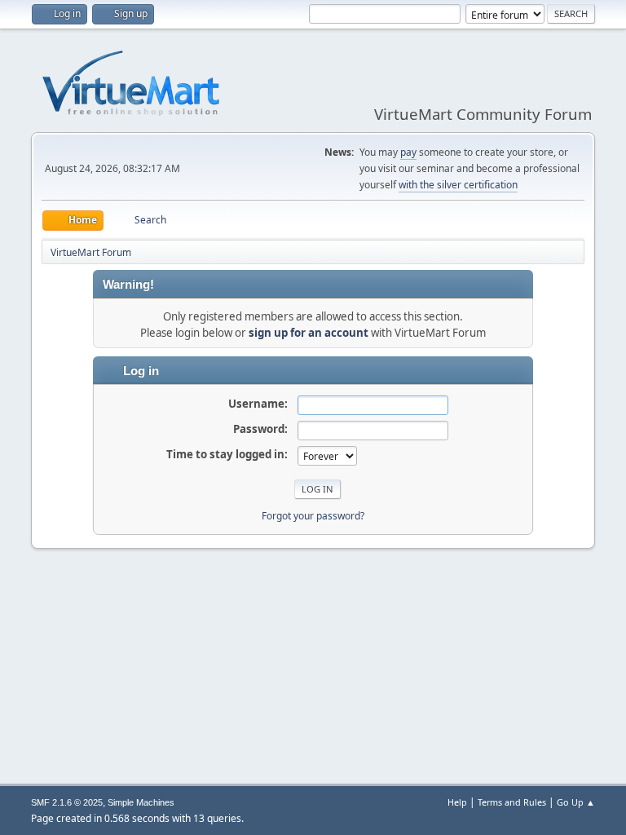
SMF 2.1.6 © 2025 (67, 802)
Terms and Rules (512, 802)
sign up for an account (308, 332)
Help (457, 802)
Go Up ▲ (576, 802)
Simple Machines (141, 802)
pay (408, 152)
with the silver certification (458, 185)
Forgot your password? (313, 516)
